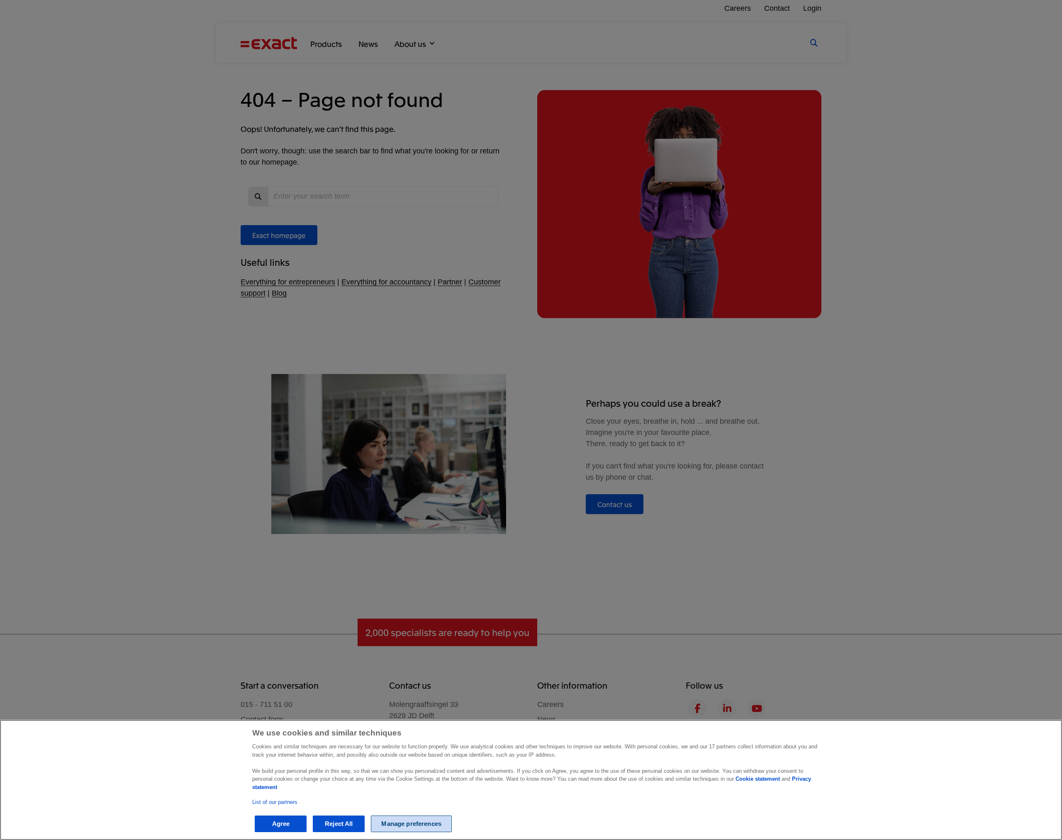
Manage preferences (411, 824)
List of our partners (274, 802)
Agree (281, 824)
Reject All (339, 824)
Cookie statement (758, 779)
